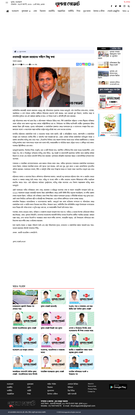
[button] (7, 3)
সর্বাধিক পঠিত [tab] (116, 49)
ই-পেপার (127, 2)
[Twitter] (80, 64)
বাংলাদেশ (15, 11)
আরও (124, 11)
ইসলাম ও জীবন (98, 11)
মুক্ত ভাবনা (87, 11)
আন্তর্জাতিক (61, 11)
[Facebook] (77, 64)
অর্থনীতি (71, 11)
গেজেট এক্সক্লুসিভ (113, 11)
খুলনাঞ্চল (25, 11)
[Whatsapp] (86, 64)
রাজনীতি (52, 11)
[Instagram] (83, 64)
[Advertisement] (67, 32)
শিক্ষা (78, 11)
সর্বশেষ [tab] (103, 49)
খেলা (35, 11)
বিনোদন (43, 11)
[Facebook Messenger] (89, 64)
